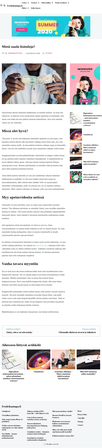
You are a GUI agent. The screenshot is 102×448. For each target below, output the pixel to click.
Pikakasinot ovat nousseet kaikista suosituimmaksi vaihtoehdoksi (61, 424)
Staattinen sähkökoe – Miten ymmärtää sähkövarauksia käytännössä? (63, 375)
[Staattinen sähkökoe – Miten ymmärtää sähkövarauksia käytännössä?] (76, 149)
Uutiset (48, 53)
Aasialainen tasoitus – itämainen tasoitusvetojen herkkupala (38, 433)
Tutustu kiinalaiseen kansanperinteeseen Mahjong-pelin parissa (37, 426)
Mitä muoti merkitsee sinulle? (62, 411)
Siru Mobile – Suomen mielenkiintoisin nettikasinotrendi (9, 436)
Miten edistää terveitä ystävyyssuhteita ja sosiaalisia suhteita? (91, 177)
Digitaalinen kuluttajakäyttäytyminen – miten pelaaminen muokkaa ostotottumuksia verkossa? (14, 376)
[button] (4, 5)
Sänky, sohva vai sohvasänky (19, 332)
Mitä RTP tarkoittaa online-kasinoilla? (88, 373)
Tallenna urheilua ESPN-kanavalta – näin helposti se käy (38, 412)
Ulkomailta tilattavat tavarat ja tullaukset (77, 332)
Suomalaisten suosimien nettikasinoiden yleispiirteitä (36, 439)
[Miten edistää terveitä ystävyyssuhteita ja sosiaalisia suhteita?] (76, 177)
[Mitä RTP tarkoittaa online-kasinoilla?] (76, 163)
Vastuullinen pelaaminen (10, 415)
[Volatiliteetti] (76, 135)
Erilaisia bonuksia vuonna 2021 (63, 436)
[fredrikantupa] (3, 53)
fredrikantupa (15, 53)
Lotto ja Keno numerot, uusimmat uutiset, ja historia (37, 419)
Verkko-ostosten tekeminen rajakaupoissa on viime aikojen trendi (12, 428)
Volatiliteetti (88, 135)
